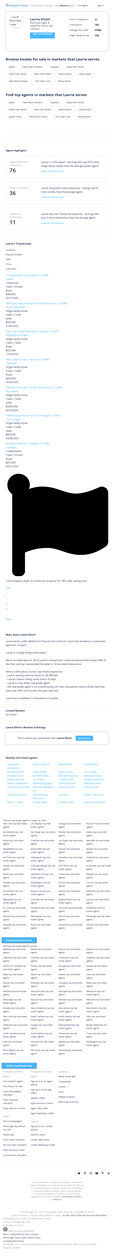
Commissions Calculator (14, 1155)
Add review (84, 738)
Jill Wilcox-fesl (66, 802)
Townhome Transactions (16, 215)
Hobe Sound (85, 74)
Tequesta (54, 66)
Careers (62, 1086)
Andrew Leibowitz (94, 779)
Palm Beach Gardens (32, 66)
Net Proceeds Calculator (14, 1144)
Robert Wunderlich (94, 802)
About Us (64, 5)
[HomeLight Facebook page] (85, 1173)
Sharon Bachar (41, 764)
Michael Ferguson (68, 775)
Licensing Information (13, 1241)
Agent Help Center (39, 1108)
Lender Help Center (40, 1139)
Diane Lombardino (17, 783)
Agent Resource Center (42, 1103)
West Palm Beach (42, 74)
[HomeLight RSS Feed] (108, 1173)
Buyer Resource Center (14, 1108)
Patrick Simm (91, 787)
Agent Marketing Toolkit (42, 1113)
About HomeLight (67, 1076)
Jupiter (12, 66)
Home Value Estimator (14, 1139)
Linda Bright (40, 771)
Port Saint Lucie (42, 81)
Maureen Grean (93, 775)
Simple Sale (8, 1134)
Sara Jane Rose (66, 787)
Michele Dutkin (15, 775)
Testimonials (64, 1081)
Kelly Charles (65, 771)
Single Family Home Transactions (19, 163)
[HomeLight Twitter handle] (79, 1173)
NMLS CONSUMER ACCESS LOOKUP (21, 1234)
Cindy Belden (91, 764)
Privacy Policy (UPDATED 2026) (46, 1215)
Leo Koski (38, 779)
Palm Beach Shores (18, 81)
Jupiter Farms (15, 116)
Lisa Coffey (90, 771)
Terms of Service (19, 1215)
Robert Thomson (93, 794)
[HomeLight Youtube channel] (96, 1173)
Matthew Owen (92, 783)
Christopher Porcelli (18, 787)
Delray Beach (64, 81)
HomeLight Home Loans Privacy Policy (21, 1237)
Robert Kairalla (15, 779)
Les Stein (63, 794)
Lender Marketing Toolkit (43, 1144)
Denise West (40, 802)
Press (61, 1091)
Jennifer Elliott (41, 775)
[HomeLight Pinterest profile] (102, 1173)
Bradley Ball (65, 764)
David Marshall (66, 783)
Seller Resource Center (14, 1150)
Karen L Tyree (15, 802)
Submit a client (38, 1098)
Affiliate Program (66, 1096)
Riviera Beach (65, 74)
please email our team (71, 1196)
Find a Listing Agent (12, 1121)
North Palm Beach (18, 74)
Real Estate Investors (68, 1101)
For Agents (83, 5)
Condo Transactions (19, 187)
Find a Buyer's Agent (13, 1081)
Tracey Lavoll (65, 779)
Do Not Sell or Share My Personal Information (84, 1215)
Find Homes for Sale (13, 1086)
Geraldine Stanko (16, 794)
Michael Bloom (15, 771)
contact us (57, 1199)
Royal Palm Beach (75, 66)
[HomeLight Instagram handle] (90, 1173)
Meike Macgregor (43, 783)
